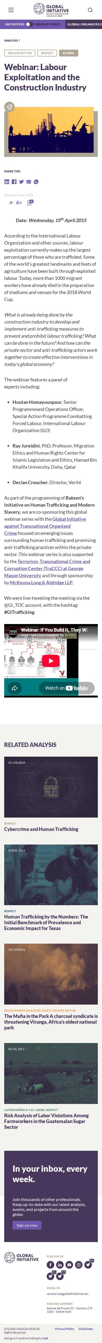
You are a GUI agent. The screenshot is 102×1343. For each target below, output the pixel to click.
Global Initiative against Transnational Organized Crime (45, 526)
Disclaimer (86, 1328)
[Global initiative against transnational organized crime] (51, 10)
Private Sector (20, 53)
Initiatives (14, 24)
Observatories (47, 24)
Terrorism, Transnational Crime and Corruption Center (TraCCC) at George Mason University (47, 568)
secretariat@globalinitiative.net (67, 1293)
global (69, 53)
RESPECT (47, 53)
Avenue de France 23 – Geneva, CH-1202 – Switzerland (70, 1309)
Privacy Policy (64, 1328)
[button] (11, 10)
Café (45, 1338)
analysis (11, 40)
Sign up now (27, 1225)
